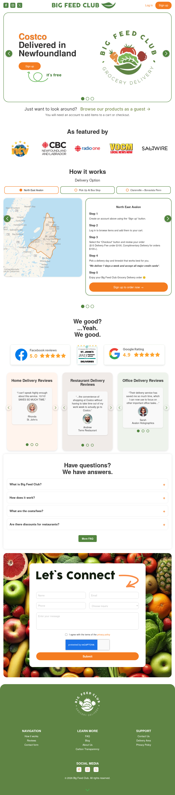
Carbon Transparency (87, 749)
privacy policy (103, 634)
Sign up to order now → (128, 287)
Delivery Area (143, 740)
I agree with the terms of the (89, 634)
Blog (87, 740)
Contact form (31, 744)
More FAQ (87, 538)
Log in (149, 5)
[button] (8, 53)
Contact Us (144, 736)
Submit (87, 656)
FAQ (87, 736)
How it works (31, 736)
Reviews (31, 740)
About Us (87, 744)
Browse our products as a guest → (115, 109)
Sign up (163, 5)
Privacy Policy (143, 744)
